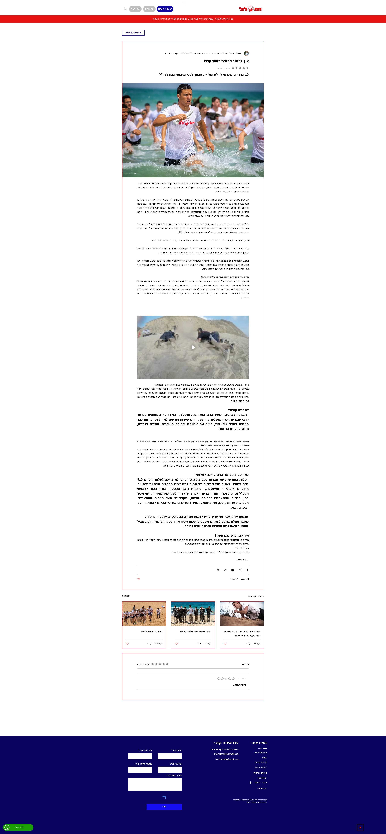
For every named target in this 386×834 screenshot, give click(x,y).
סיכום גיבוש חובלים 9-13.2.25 (195, 631)
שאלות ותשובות (216, 33)
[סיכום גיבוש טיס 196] (144, 614)
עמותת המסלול (192, 33)
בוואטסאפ (214, 749)
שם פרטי (176, 750)
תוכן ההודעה (175, 775)
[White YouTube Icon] (184, 4)
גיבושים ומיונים (242, 559)
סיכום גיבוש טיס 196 (151, 631)
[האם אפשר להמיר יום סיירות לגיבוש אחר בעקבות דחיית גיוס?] (242, 614)
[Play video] (193, 347)
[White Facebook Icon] (169, 4)
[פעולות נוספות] (139, 53)
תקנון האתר (262, 788)
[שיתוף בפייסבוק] (247, 569)
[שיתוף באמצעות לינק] (225, 569)
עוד (176, 33)
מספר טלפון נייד (143, 764)
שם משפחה (146, 750)
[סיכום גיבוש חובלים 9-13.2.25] (193, 614)
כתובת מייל (175, 764)
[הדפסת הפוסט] (217, 569)
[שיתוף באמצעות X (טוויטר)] (240, 569)
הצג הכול (126, 596)
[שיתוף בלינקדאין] (232, 569)
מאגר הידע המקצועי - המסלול (247, 33)
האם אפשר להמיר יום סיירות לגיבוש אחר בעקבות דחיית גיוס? (242, 633)
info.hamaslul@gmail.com (226, 754)
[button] (152, 33)
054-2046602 (232, 749)
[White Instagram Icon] (177, 4)
